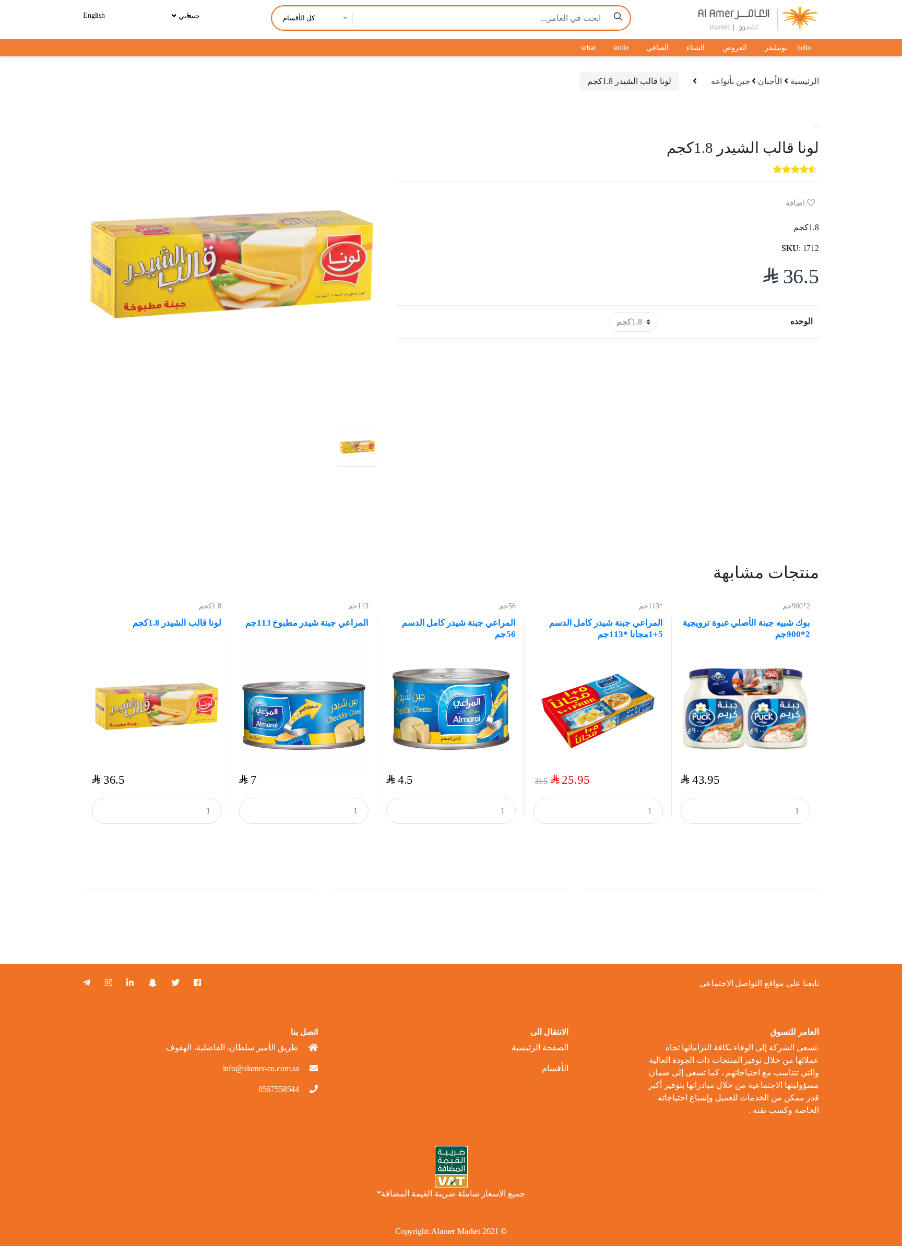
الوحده (801, 321)
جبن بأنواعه (730, 81)
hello (804, 48)
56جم (507, 606)
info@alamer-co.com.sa (261, 1068)
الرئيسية (804, 81)
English (94, 15)
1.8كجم (210, 606)
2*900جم (796, 606)
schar (588, 48)
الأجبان (770, 81)
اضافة (796, 203)
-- (816, 126)
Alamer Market (455, 1231)
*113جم (651, 606)
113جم (358, 606)
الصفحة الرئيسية (540, 1047)
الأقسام (555, 1068)
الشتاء (695, 48)
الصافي (657, 48)
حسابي (188, 16)
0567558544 (278, 1089)
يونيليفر (776, 48)
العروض (734, 48)
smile (620, 48)
